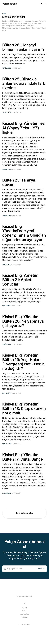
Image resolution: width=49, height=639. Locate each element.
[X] (24, 603)
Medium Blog (24, 614)
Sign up (24, 607)
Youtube (25, 617)
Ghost (21, 624)
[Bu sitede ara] (41, 3)
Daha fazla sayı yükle (24, 513)
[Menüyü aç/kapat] (45, 3)
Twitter (24, 611)
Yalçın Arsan (9, 3)
